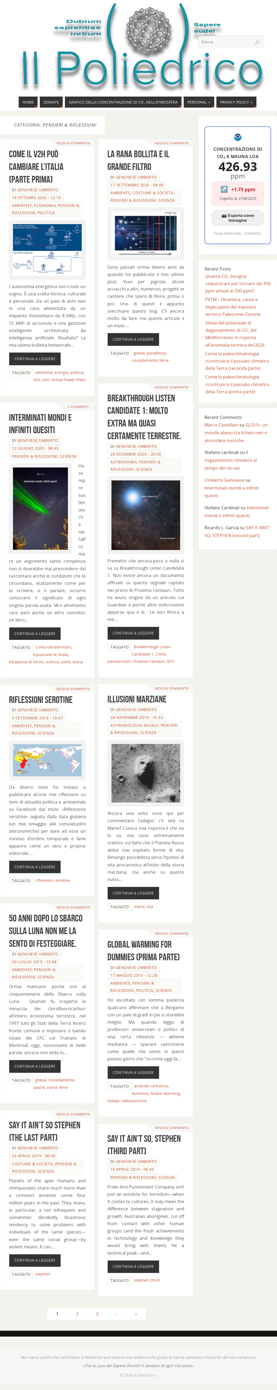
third (155, 1280)
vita (150, 906)
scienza (52, 661)
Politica (46, 212)
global (139, 353)
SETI (170, 661)
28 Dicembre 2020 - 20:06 (135, 454)
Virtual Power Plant (68, 379)
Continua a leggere (34, 358)
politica (77, 372)
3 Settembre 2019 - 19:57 (37, 717)
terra (164, 360)
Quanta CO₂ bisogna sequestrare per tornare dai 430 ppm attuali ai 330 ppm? (238, 283)
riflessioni (44, 880)
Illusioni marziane (136, 699)
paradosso (156, 353)
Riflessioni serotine (40, 699)
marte (139, 906)
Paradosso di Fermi (26, 661)
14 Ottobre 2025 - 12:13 (36, 197)
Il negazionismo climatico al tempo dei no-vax (231, 460)
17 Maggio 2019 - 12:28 (133, 975)
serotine (62, 880)
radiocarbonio (134, 1100)
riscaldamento (145, 360)
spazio (39, 1087)
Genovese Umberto (37, 189)
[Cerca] (257, 42)
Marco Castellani (221, 425)
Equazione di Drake (50, 654)
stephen (42, 1273)
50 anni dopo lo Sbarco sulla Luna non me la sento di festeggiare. (46, 931)
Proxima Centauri (149, 661)
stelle (66, 661)
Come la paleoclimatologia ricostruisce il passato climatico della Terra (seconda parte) (237, 361)
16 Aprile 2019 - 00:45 (132, 1169)
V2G (36, 379)
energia (61, 372)
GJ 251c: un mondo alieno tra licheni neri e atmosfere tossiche (236, 432)
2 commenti (78, 407)
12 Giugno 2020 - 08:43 (35, 448)
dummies (140, 1093)
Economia (45, 205)
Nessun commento (73, 143)
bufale (151, 725)
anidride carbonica (151, 1085)
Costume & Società (153, 192)
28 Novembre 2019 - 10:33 (136, 717)
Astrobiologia (126, 725)
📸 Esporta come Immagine (238, 218)
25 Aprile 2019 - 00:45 (33, 1155)
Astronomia (123, 462)
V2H (45, 379)
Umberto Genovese (225, 480)
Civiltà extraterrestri (53, 647)
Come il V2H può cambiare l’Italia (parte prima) (36, 167)
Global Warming (165, 1093)
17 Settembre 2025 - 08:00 (137, 184)
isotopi (113, 1100)
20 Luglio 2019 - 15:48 (34, 961)
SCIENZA (167, 200)
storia (77, 661)
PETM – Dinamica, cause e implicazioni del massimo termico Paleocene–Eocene (232, 306)
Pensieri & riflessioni (133, 200)
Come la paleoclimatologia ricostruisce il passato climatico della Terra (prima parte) (237, 384)
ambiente (22, 205)
